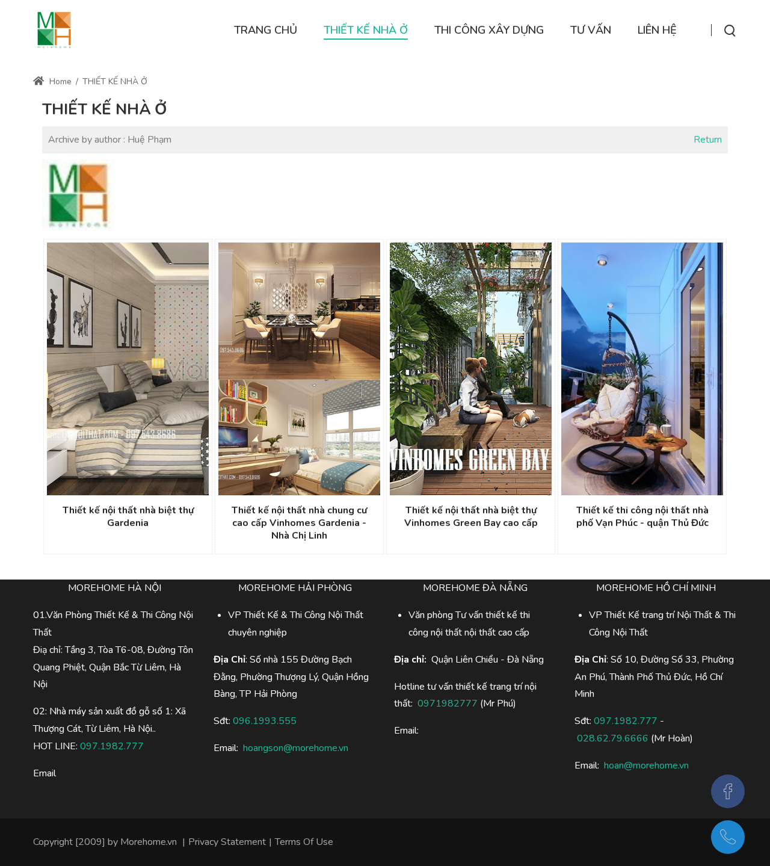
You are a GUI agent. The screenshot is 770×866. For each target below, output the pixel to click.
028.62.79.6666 (612, 738)
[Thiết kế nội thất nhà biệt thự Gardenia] (128, 369)
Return (708, 139)
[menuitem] (265, 30)
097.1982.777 (626, 721)
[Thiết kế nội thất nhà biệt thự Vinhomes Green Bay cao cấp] (471, 369)
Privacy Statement (227, 842)
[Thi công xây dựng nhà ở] (54, 30)
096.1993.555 (265, 721)
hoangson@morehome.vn (295, 748)
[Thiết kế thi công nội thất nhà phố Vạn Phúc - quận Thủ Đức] (642, 369)
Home (59, 81)
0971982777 (447, 703)
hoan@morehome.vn (646, 765)
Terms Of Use (304, 842)
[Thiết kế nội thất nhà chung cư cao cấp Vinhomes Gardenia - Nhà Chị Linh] (299, 369)
